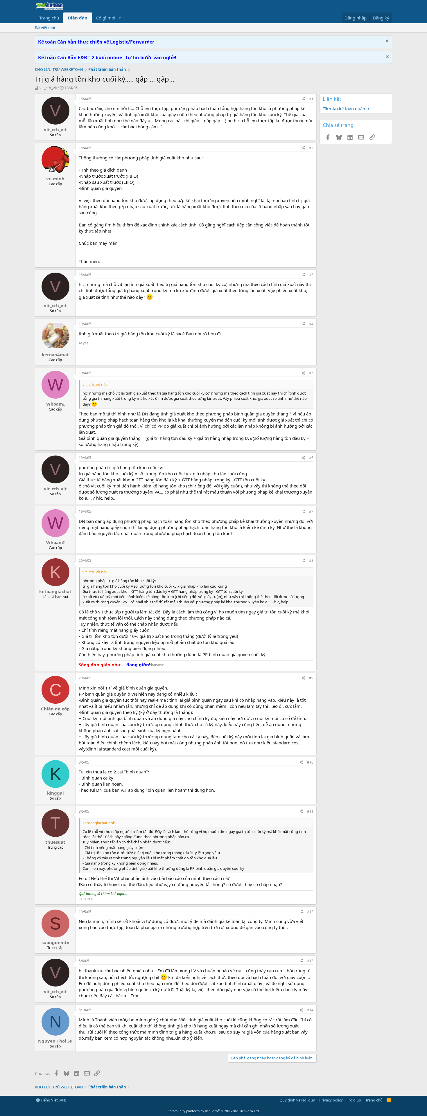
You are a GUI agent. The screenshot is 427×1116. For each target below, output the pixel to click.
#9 (311, 678)
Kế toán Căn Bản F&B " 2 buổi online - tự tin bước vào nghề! (107, 57)
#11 (310, 811)
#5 (311, 372)
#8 (311, 560)
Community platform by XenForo (214, 1111)
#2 (311, 147)
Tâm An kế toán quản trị (347, 108)
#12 (310, 911)
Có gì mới (105, 18)
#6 (311, 457)
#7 (311, 511)
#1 (311, 98)
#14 (310, 1009)
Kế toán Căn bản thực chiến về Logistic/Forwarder (96, 42)
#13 (310, 960)
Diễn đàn (77, 18)
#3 (311, 274)
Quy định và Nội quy (297, 1100)
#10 (310, 762)
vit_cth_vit (48, 87)
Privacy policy (331, 1100)
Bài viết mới (45, 27)
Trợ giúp (354, 1100)
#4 (311, 323)
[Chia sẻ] (303, 99)
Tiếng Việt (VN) (53, 1100)
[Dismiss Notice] (386, 42)
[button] (120, 17)
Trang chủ (49, 18)
